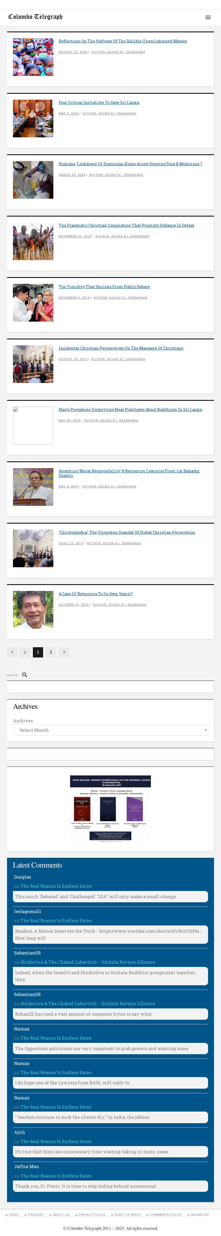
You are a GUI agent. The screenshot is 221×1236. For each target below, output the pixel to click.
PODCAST (36, 1215)
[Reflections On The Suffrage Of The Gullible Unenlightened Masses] (36, 57)
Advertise (200, 1215)
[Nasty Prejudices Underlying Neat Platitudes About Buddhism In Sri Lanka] (36, 425)
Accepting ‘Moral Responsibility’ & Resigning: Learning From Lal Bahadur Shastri (129, 473)
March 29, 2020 (72, 175)
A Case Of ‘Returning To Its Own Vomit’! (96, 593)
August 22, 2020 (73, 52)
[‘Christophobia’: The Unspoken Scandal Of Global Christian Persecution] (36, 548)
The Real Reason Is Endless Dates (55, 886)
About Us (61, 1215)
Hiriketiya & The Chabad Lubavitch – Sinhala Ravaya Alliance (87, 962)
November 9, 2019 (74, 298)
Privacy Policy (92, 1215)
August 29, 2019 (73, 359)
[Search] (22, 675)
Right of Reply (128, 1215)
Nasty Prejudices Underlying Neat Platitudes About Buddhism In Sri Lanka (130, 409)
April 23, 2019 (71, 543)
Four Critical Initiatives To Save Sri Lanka (99, 102)
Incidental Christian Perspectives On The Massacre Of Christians (121, 348)
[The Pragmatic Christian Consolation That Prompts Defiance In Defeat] (36, 241)
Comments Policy (166, 1215)
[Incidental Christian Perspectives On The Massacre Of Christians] (36, 364)
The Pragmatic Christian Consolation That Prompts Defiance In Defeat (126, 225)
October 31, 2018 (74, 605)
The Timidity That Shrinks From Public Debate (104, 286)
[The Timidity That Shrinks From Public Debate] (36, 303)
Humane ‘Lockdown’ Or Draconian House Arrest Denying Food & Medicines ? (130, 163)
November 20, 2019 (75, 236)
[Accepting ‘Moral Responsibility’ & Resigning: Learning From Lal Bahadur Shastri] (36, 487)
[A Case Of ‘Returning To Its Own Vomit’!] (36, 610)
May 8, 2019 (68, 486)
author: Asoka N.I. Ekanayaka (118, 52)
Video (14, 1215)
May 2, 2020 (68, 113)
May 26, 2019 (69, 420)
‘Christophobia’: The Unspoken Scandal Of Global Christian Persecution (127, 532)
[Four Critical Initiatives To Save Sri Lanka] (36, 118)
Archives (23, 720)
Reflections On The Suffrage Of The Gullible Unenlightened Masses (123, 41)
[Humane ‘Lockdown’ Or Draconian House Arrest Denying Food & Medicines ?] (36, 180)
